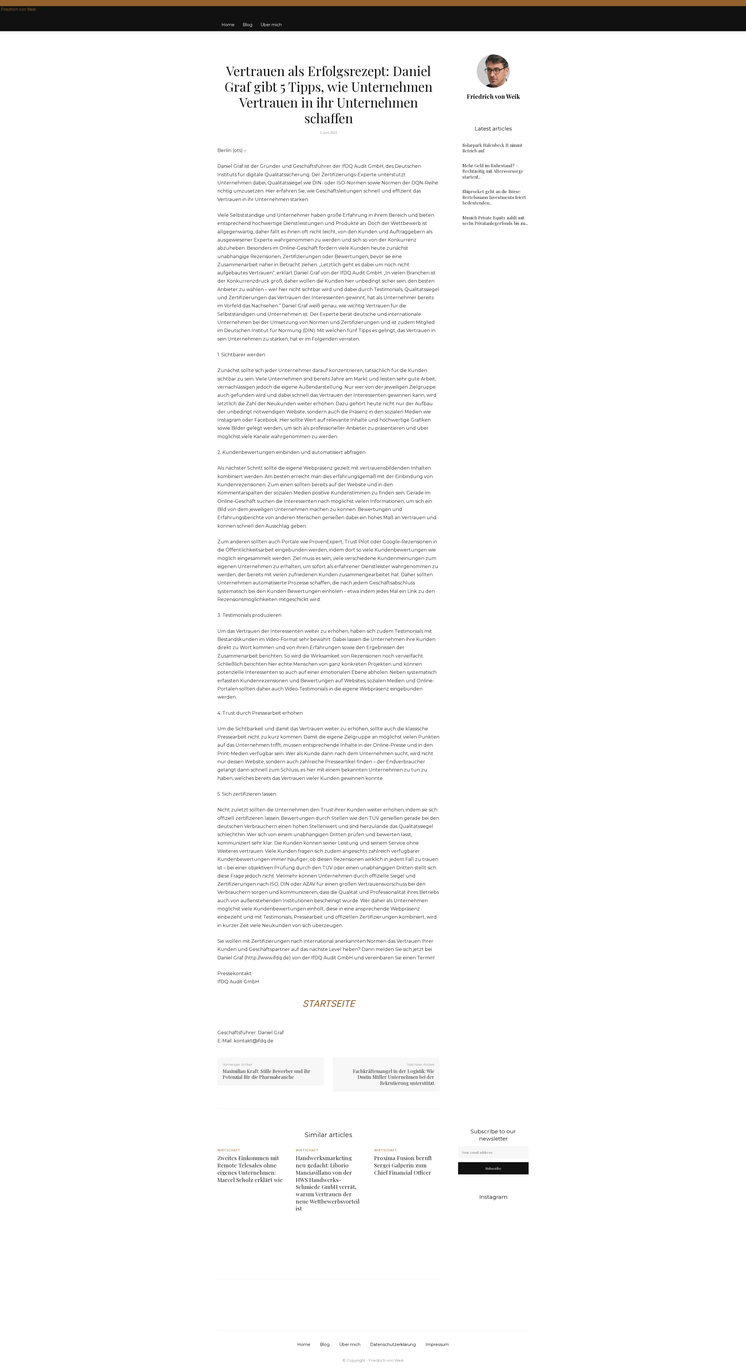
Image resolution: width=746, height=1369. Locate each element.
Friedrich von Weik (493, 96)
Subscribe (493, 1168)
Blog (247, 24)
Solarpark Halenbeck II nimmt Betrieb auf (492, 148)
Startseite (328, 1003)
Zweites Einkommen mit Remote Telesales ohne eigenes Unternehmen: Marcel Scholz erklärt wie (250, 1168)
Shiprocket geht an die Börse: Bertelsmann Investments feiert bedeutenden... (494, 197)
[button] (522, 19)
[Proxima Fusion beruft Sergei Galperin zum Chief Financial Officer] (407, 1239)
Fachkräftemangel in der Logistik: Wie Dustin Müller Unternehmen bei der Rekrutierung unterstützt (393, 1077)
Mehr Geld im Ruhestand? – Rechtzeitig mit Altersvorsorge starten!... (492, 171)
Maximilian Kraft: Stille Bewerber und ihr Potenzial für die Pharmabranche (266, 1074)
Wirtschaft (327, 57)
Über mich (271, 24)
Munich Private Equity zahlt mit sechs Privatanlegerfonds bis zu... (495, 220)
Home (228, 24)
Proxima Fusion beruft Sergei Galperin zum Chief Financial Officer (403, 1165)
